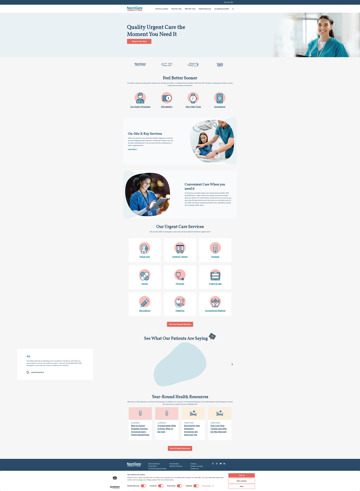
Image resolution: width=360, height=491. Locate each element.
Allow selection (242, 481)
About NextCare (154, 464)
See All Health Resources (180, 448)
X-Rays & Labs (215, 284)
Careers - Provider (197, 466)
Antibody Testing (180, 257)
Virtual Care (145, 257)
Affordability (166, 107)
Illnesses (215, 257)
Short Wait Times (193, 107)
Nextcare (135, 9)
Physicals (180, 284)
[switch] (160, 485)
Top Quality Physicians (140, 107)
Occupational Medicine (215, 311)
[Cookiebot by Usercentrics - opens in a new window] (115, 487)
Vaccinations (144, 311)
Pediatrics (180, 311)
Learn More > (132, 149)
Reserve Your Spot (139, 41)
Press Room (152, 466)
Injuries (144, 284)
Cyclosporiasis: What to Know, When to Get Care (167, 429)
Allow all (241, 475)
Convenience (219, 107)
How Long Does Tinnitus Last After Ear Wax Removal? (218, 429)
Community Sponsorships (157, 469)
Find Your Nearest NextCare (180, 324)
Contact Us (194, 469)
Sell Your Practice (175, 466)
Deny (241, 486)
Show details (206, 486)
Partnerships (174, 464)
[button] (232, 364)
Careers (193, 464)
